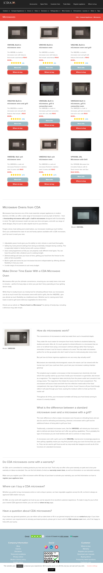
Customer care (86, 562)
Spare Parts (44, 4)
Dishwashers (77, 11)
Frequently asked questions (86, 560)
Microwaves (97, 17)
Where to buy (92, 4)
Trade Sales (66, 4)
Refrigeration (55, 11)
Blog (18, 546)
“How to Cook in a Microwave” (31, 305)
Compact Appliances (17, 11)
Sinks (92, 11)
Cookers (5, 11)
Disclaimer (18, 551)
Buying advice (86, 557)
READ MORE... (75, 172)
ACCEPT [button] (51, 569)
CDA (77, 17)
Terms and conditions (18, 554)
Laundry (85, 11)
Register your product (85, 551)
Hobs (36, 11)
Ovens (29, 11)
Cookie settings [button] (92, 566)
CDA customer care (75, 519)
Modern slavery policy (18, 560)
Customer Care (55, 4)
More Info (17, 68)
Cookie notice (18, 562)
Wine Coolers (66, 11)
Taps (98, 11)
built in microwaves (38, 218)
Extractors (44, 11)
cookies (20, 566)
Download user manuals (85, 554)
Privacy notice (18, 557)
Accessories (33, 4)
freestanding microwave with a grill (16, 218)
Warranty (86, 549)
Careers (18, 549)
